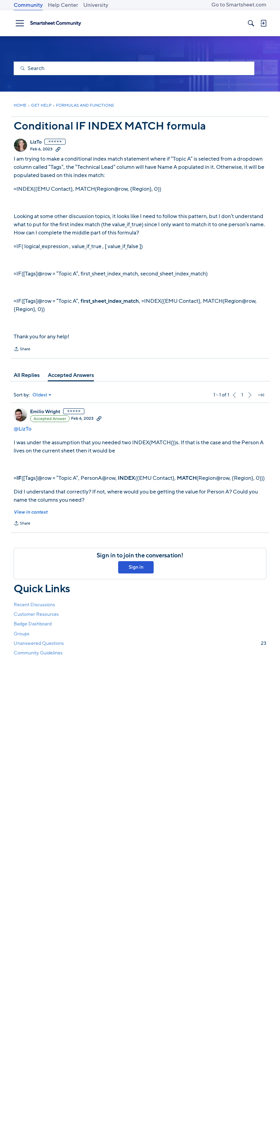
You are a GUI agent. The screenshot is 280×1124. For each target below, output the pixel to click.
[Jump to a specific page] (260, 395)
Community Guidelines (38, 653)
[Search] (251, 23)
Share (22, 349)
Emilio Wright (45, 412)
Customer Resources (36, 614)
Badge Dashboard (33, 624)
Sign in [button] (136, 567)
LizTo (36, 142)
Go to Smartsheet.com (238, 5)
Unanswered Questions (140, 643)
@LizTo (22, 429)
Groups (21, 634)
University (95, 5)
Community (28, 5)
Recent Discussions (34, 604)
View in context (30, 512)
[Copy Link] (58, 149)
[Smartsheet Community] (55, 23)
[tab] (27, 375)
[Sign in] (263, 23)
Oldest (39, 395)
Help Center (63, 5)
